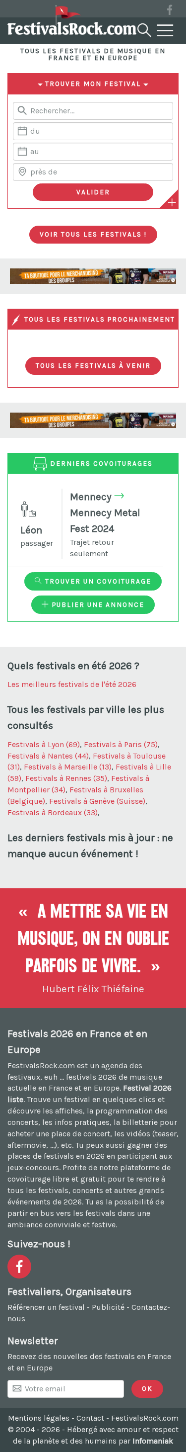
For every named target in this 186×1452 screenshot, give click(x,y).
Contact (90, 1418)
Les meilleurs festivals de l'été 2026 (71, 684)
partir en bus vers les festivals (61, 1213)
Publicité (108, 1307)
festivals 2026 (91, 1077)
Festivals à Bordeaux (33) (52, 812)
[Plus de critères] (172, 202)
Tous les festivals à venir (93, 365)
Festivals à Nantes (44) (48, 756)
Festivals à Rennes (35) (66, 778)
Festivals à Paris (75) (121, 744)
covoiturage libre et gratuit (56, 1179)
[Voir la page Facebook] (169, 11)
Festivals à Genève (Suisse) (97, 801)
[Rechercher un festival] (143, 28)
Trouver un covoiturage (97, 581)
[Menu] (165, 31)
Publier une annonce (97, 604)
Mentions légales (38, 1418)
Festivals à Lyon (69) (43, 744)
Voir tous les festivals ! (93, 234)
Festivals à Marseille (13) (68, 766)
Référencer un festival (46, 1307)
